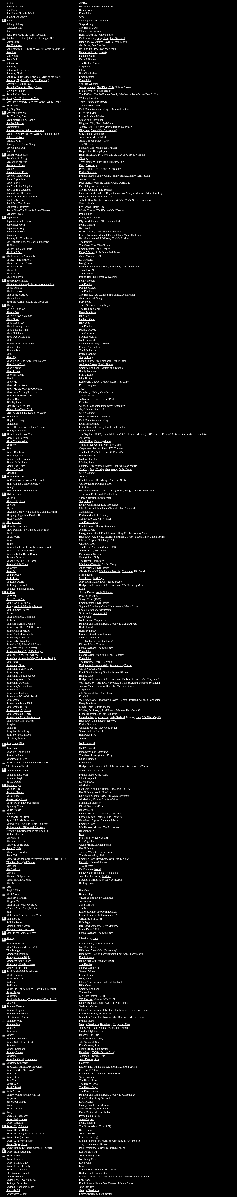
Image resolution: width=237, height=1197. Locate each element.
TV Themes (85, 999)
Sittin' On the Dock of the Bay (23, 483)
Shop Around (13, 367)
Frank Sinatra (86, 76)
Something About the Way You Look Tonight (31, 658)
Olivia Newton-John (90, 31)
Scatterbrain (12, 126)
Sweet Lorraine (14, 1159)
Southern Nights (15, 778)
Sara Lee (11, 52)
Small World (13, 536)
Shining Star (13, 346)
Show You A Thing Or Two (21, 392)
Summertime (13, 1024)
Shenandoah (13, 298)
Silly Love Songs (15, 420)
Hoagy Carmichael (89, 504)
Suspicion (11, 1098)
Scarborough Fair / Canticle (21, 119)
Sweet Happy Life (16, 1147)
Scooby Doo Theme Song (20, 144)
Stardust (10, 872)
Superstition (12, 1076)
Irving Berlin (86, 263)
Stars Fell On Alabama (18, 879)
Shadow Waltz (14, 252)
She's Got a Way (15, 322)
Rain (118, 221)
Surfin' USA (13, 1091)
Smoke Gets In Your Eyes (20, 550)
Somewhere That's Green (20, 720)
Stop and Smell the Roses (20, 929)
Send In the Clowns (17, 199)
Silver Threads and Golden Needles (25, 427)
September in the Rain (18, 221)
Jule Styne (97, 536)
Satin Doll (12, 59)
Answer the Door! (103, 640)
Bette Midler (141, 536)
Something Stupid (16, 672)
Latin (82, 588)
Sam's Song (12, 41)
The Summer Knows (17, 1016)
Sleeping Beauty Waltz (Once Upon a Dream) (31, 511)
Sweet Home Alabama (18, 1151)
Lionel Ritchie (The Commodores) (98, 911)
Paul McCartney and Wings (94, 109)
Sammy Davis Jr (103, 41)
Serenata (11, 235)
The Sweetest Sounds (18, 1173)
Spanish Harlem (15, 792)
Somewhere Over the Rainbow (23, 717)
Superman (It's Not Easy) (20, 1070)
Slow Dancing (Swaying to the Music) (27, 529)
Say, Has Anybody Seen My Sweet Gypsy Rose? (33, 101)
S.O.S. (10, 3)
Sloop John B (13, 522)
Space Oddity (13, 781)
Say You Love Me (16, 112)
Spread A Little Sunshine (20, 820)
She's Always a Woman (19, 315)
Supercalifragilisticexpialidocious (24, 1066)
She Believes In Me (17, 280)
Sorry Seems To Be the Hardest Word (27, 762)
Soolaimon (12, 748)
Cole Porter (85, 578)
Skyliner (11, 508)
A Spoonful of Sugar (17, 816)
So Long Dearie (15, 581)
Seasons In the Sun (16, 161)
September (12, 217)
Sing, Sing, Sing (15, 455)
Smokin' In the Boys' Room (21, 553)
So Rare (10, 592)
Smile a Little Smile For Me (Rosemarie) (28, 547)
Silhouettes (12, 416)
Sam (8, 31)
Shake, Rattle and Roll (18, 259)
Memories (98, 133)
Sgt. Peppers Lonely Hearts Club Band (27, 241)
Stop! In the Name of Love (21, 932)
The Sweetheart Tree (17, 1176)
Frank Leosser (87, 526)
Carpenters (85, 66)
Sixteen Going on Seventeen (22, 490)
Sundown (11, 1031)
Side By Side (13, 402)
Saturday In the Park (17, 69)
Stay (8, 886)
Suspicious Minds (16, 1101)
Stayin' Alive (13, 890)
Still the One (13, 918)
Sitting (10, 487)
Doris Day (124, 182)
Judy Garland (101, 343)
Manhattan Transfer (130, 94)
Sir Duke (11, 472)
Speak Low (12, 795)
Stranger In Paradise (17, 953)
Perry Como (85, 168)
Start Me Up (13, 883)
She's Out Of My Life (18, 336)
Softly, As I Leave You (18, 602)
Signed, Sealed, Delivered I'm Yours (26, 412)
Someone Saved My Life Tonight (24, 651)
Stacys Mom (13, 837)
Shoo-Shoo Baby (15, 364)
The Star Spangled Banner (20, 862)
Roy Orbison (86, 1130)
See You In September (18, 189)
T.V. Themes (86, 144)
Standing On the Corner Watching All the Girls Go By (36, 858)
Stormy (10, 938)
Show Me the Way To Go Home (24, 388)
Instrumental (104, 497)
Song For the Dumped (18, 734)
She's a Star (12, 312)
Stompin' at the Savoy (18, 925)
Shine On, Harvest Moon (20, 343)
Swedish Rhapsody (17, 1115)
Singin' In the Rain (16, 462)
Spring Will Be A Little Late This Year (27, 823)
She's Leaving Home (17, 326)
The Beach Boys (88, 27)
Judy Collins (86, 199)
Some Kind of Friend (18, 630)
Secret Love (13, 182)
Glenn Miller (86, 1048)
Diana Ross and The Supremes (96, 647)
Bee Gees (84, 890)
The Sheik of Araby (17, 294)
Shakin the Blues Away (19, 263)
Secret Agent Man (16, 179)
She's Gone (12, 319)
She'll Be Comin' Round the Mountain (27, 301)
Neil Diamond (87, 224)
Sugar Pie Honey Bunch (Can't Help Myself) (31, 988)
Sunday (10, 1027)
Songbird (11, 724)
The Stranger (13, 950)
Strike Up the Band (17, 967)
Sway (9, 1112)
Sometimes (12, 689)
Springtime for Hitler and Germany (25, 827)
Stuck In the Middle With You (22, 971)
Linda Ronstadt (87, 427)
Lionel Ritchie (87, 116)
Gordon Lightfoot (89, 1031)
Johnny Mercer (87, 87)
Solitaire (10, 620)
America (83, 476)
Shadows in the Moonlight (20, 255)
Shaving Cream (14, 276)
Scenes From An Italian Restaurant (25, 130)
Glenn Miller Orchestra (108, 231)
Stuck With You (15, 978)
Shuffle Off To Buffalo (19, 395)
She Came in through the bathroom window (30, 284)
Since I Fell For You (17, 437)
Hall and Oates (87, 55)
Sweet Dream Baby (17, 1130)
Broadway (84, 6)
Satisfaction (12, 63)
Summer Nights (15, 1010)
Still (8, 911)
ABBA (83, 3)
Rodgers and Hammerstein (93, 266)
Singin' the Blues (15, 465)
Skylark (10, 504)
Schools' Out (13, 140)
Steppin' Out (13, 901)
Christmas (127, 571)
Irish (81, 834)
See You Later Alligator (19, 186)
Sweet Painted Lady (17, 1162)
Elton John (85, 13)
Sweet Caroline (14, 1122)
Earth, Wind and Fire (90, 217)
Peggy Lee (102, 38)
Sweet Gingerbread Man (19, 1140)
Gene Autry (101, 774)
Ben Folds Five (87, 734)
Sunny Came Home (17, 1038)
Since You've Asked (17, 441)
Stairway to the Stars (17, 844)
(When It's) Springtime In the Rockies (27, 830)
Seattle (10, 168)
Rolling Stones (87, 883)
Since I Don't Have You (19, 434)
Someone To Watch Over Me (22, 654)
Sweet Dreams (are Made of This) (25, 1133)
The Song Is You (15, 738)
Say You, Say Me (16, 116)
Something (12, 661)
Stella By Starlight (16, 897)
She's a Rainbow (15, 308)
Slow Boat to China (17, 526)
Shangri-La (12, 273)
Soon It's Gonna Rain (18, 751)
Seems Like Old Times (18, 193)
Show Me (11, 381)
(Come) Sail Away (16, 16)
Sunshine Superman (17, 1062)
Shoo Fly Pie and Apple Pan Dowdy (26, 360)
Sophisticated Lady (16, 758)
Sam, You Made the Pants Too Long (26, 34)
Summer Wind (14, 1020)
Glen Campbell (87, 778)
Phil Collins (85, 213)
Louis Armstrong (88, 1137)
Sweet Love (13, 1155)
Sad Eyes (11, 9)
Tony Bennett (102, 248)
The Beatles (108, 221)
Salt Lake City (14, 27)
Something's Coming (17, 682)
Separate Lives (14, 213)
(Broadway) (104, 130)
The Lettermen (87, 273)
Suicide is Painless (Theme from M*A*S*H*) (31, 999)
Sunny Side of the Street (19, 1041)
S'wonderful (13, 1190)
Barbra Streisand (88, 34)
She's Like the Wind (17, 329)
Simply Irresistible (16, 430)
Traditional (102, 1108)
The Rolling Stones (89, 63)
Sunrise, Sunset (14, 1052)
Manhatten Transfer (106, 147)
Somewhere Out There (18, 713)
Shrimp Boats (13, 398)
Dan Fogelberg (102, 441)
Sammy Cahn (102, 175)
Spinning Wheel (15, 806)
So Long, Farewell (16, 585)
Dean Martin (121, 41)
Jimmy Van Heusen (139, 175)
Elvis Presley (86, 259)
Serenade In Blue (15, 231)
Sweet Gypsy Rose (16, 1144)
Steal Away (12, 894)
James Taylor (86, 1119)
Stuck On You (14, 975)
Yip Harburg (102, 717)
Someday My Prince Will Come (23, 644)
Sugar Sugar (13, 992)
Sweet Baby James (16, 1119)
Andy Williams (104, 592)
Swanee (10, 1105)
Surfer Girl (12, 1083)
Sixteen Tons (13, 494)
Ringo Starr (85, 151)
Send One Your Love (18, 203)
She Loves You (14, 291)
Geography (115, 168)
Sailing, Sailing (14, 24)
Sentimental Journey (17, 206)
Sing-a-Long (86, 24)
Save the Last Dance (17, 94)
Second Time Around (18, 175)
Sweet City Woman (17, 1126)
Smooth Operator (15, 557)
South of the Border (17, 774)
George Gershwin (89, 637)
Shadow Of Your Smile (19, 248)
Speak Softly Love (16, 799)
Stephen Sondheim (104, 199)
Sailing (10, 20)
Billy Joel (84, 130)
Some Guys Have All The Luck (23, 627)
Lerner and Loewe (89, 381)
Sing (8, 448)
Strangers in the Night (18, 957)
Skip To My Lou (15, 501)
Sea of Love (13, 151)
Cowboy (83, 469)
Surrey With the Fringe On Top (23, 1094)
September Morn (15, 224)
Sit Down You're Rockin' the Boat (25, 480)
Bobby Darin (86, 809)
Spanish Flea (13, 788)
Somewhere (12, 699)
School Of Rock (15, 137)
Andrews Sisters (88, 364)
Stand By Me (13, 848)
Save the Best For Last (18, 83)
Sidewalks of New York (19, 409)
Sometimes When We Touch (22, 696)
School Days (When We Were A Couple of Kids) (33, 133)
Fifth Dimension (102, 90)
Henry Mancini (87, 196)
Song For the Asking (17, 731)
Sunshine (11, 1055)
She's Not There (15, 333)
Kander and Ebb (88, 52)
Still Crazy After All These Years (24, 915)
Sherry (10, 305)
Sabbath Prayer (14, 6)
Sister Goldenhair (16, 476)
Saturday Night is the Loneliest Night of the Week (33, 76)
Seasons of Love (15, 165)
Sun (122, 161)
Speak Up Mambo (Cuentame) (23, 802)
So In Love (12, 578)
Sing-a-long (85, 133)
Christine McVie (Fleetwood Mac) (98, 727)
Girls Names (125, 469)
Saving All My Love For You (22, 98)
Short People (13, 371)
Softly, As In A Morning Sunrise (24, 606)
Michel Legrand (88, 1140)
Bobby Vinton (137, 154)
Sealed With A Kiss (17, 154)
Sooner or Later (15, 755)
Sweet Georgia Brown (18, 1137)
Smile (9, 540)
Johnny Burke (87, 126)
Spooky (10, 813)
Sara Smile (12, 55)
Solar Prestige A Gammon (20, 616)
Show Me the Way (16, 385)
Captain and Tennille (112, 367)
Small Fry (11, 533)
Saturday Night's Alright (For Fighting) (27, 80)
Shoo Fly (11, 357)
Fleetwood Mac (87, 112)
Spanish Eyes (13, 785)
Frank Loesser (87, 480)
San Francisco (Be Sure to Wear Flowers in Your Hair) (36, 48)
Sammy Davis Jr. (106, 686)
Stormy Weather (15, 943)
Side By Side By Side (18, 405)
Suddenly (11, 981)
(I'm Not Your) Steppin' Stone (22, 908)
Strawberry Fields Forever (20, 964)
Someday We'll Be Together (21, 647)
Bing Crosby (86, 41)
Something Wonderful (18, 679)
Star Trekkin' (13, 869)
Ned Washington (88, 458)
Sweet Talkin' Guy (16, 1169)
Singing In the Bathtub (18, 458)
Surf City (11, 1080)
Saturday (11, 66)
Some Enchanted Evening (20, 623)
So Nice (10, 588)
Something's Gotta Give (19, 686)
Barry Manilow (87, 312)
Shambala (11, 270)
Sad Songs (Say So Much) (20, 13)
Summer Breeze (15, 1006)
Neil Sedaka (85, 620)
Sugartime (12, 995)
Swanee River (14, 1108)
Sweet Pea (12, 105)
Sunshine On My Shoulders (21, 1059)
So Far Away (13, 574)
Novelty (103, 52)
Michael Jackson (121, 109)
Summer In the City (17, 1013)
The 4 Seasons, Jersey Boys (94, 305)
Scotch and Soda (15, 147)
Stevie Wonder (87, 203)
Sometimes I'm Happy (18, 693)
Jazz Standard (117, 38)
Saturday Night (14, 73)
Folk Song (85, 301)
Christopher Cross (89, 20)
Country (120, 427)
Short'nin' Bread (15, 374)
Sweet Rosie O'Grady (18, 1166)
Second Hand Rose (17, 172)
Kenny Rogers (87, 280)
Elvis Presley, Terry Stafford (94, 1098)
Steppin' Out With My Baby (21, 904)
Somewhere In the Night (19, 703)
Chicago (83, 69)
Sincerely (11, 444)
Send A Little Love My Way (21, 196)
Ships (9, 353)
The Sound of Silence (18, 770)
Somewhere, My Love (18, 710)
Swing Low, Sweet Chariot (21, 1179)
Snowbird (11, 567)
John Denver (86, 1059)
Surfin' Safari (13, 1087)
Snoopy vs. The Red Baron (21, 560)
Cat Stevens (85, 487)
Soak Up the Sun (15, 599)
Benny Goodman (122, 126)
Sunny (10, 1034)
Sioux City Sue (14, 469)
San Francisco (14, 45)
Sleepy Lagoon (14, 518)
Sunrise (10, 1045)
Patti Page (98, 578)
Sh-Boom (11, 245)
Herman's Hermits (89, 416)
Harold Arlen (86, 717)
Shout (9, 378)
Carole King (86, 574)
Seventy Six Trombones (19, 238)
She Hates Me (14, 287)
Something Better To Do (19, 668)
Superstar (11, 1073)
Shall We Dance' (15, 266)
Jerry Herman (86, 581)
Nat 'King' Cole (105, 87)
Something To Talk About (20, 675)
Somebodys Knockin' (18, 640)
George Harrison (103, 661)
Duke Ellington (87, 59)
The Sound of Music (17, 766)
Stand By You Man (16, 851)
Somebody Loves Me (18, 637)
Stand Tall (12, 855)
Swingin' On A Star (17, 1183)
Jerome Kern (86, 550)
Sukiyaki (11, 1002)
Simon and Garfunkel (91, 119)
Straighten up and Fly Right (21, 946)
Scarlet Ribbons (15, 123)
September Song (15, 228)
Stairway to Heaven (17, 841)
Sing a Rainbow (15, 452)
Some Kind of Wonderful (20, 634)
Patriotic (83, 862)
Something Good (15, 665)
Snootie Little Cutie (17, 564)
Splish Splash (13, 809)
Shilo (9, 340)
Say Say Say (13, 109)
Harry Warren (86, 231)
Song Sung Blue (15, 743)
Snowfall (11, 571)
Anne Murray (104, 196)
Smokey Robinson (89, 367)
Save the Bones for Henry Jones (24, 87)
